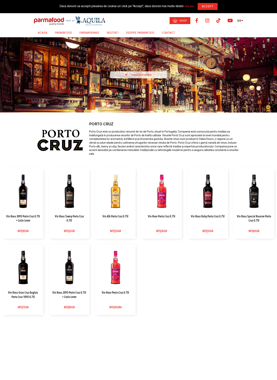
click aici (189, 6)
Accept (207, 6)
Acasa (42, 32)
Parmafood (63, 32)
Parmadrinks (89, 32)
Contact (168, 32)
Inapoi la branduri (141, 74)
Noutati (113, 32)
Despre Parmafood (140, 32)
